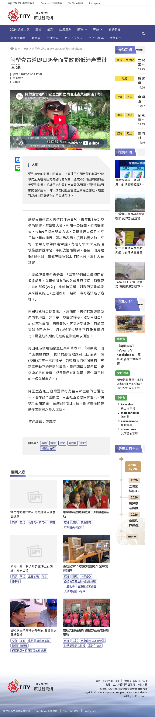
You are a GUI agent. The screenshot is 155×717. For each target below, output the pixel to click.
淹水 (44, 576)
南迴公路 (86, 576)
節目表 (36, 38)
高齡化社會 (95, 645)
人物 (14, 640)
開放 (83, 443)
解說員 (73, 443)
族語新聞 (114, 29)
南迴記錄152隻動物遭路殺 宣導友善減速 (85, 568)
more (132, 536)
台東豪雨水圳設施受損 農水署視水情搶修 (141, 117)
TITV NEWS (41, 13)
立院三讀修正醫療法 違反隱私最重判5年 (141, 62)
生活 (30, 640)
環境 (75, 576)
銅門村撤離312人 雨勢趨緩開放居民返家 (33, 514)
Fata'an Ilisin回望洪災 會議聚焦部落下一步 (129, 286)
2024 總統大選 (19, 29)
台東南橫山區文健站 (93, 640)
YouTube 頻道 (75, 3)
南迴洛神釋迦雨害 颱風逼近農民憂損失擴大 (141, 99)
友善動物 (69, 586)
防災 (22, 576)
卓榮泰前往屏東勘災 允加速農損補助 (86, 514)
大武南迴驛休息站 (74, 591)
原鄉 (44, 443)
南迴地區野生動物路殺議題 (80, 581)
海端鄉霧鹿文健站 (74, 645)
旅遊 (53, 443)
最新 (50, 29)
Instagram (95, 3)
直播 (38, 29)
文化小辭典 (96, 38)
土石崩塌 (33, 576)
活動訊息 (115, 38)
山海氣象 (65, 29)
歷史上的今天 (73, 38)
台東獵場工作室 (87, 586)
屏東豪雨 (86, 522)
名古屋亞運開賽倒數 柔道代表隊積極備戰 (129, 250)
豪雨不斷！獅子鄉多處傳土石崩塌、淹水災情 (31, 568)
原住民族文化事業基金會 (21, 3)
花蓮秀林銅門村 (37, 522)
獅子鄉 (15, 581)
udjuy (16, 81)
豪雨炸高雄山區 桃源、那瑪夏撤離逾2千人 (129, 184)
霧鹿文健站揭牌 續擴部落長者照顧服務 (86, 633)
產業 (62, 443)
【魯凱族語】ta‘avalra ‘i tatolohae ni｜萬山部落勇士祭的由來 (129, 354)
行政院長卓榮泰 (73, 527)
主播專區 (52, 38)
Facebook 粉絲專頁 (51, 3)
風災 (22, 522)
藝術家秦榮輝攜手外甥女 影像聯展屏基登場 (33, 633)
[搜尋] (143, 33)
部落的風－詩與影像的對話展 (29, 650)
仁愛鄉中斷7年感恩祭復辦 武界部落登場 (129, 216)
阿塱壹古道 (48, 448)
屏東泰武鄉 (43, 640)
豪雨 (52, 522)
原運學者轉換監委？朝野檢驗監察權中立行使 (141, 80)
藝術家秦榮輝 (19, 645)
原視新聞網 (43, 17)
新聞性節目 (18, 38)
